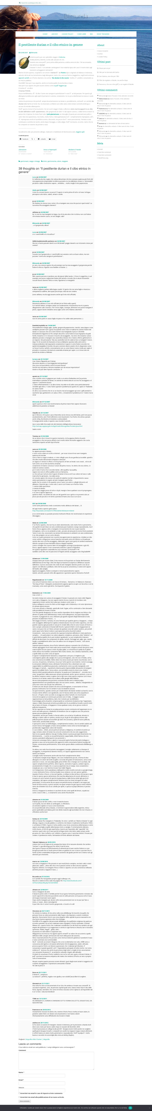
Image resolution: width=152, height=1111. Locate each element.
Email (21, 1080)
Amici (45, 161)
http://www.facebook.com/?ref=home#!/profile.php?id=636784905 (57, 882)
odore (59, 161)
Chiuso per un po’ (104, 68)
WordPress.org (103, 158)
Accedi (100, 149)
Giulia (34, 190)
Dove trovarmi (103, 34)
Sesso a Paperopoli (50, 150)
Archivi (55, 34)
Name (21, 1072)
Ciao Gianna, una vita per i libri (109, 76)
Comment (22, 1050)
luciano (35, 359)
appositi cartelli (24, 78)
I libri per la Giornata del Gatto (109, 72)
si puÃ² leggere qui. (60, 86)
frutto (63, 73)
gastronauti (24, 161)
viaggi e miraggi (34, 161)
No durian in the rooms (60, 78)
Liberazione (22, 150)
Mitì (33, 503)
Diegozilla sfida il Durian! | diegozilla (37, 1039)
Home (45, 34)
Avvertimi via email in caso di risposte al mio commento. (41, 1093)
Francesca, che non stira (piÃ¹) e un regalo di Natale (116, 84)
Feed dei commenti (104, 155)
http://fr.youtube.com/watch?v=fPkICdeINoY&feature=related (53, 511)
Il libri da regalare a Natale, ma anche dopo (113, 80)
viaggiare (65, 161)
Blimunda (76, 16)
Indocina (62, 57)
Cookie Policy (67, 34)
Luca (34, 177)
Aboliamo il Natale (74, 150)
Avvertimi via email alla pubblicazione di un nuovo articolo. (42, 1097)
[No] (149, 1108)
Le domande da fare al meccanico (118, 123)
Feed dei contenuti (104, 152)
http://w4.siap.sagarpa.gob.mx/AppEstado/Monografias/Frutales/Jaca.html (57, 426)
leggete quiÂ (80, 132)
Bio (91, 34)
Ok (130, 1108)
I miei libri (81, 34)
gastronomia (52, 161)
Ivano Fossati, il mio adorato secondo (120, 96)
